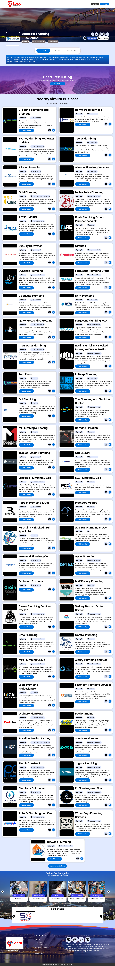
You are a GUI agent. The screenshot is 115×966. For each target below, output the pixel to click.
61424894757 (92, 785)
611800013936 (92, 735)
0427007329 (36, 367)
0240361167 (92, 425)
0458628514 (36, 632)
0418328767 (36, 396)
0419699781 (36, 342)
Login (95, 4)
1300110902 (36, 317)
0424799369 (93, 839)
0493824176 (36, 835)
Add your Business (41, 945)
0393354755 (93, 706)
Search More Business (57, 866)
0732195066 (36, 189)
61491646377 (36, 214)
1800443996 (93, 160)
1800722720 (92, 760)
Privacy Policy (39, 953)
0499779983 (93, 603)
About (43, 50)
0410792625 (64, 864)
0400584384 (93, 681)
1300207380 (93, 268)
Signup (104, 4)
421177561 (36, 450)
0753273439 (36, 810)
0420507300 (93, 578)
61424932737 (36, 785)
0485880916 (93, 524)
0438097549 (36, 421)
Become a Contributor (42, 948)
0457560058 (36, 594)
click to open (19, 896)
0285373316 (36, 681)
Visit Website (91, 38)
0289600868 (93, 632)
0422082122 (36, 524)
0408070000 (36, 292)
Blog (36, 950)
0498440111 (92, 497)
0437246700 (36, 553)
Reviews (71, 50)
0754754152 (93, 317)
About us (37, 939)
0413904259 (36, 735)
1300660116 (92, 292)
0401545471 (92, 549)
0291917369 (92, 214)
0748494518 (36, 472)
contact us (38, 942)
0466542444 (93, 657)
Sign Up (59, 84)
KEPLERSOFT (69, 964)
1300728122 (36, 268)
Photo (57, 50)
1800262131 (36, 239)
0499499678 (93, 243)
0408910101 (92, 371)
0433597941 (36, 760)
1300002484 (93, 475)
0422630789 (93, 810)
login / (55, 84)
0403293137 (92, 396)
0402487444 (36, 164)
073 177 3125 (104, 38)
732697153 (92, 129)
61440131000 (93, 450)
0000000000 (92, 342)
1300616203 (36, 135)
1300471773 (36, 657)
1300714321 (36, 710)
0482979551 (36, 578)
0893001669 (36, 499)
